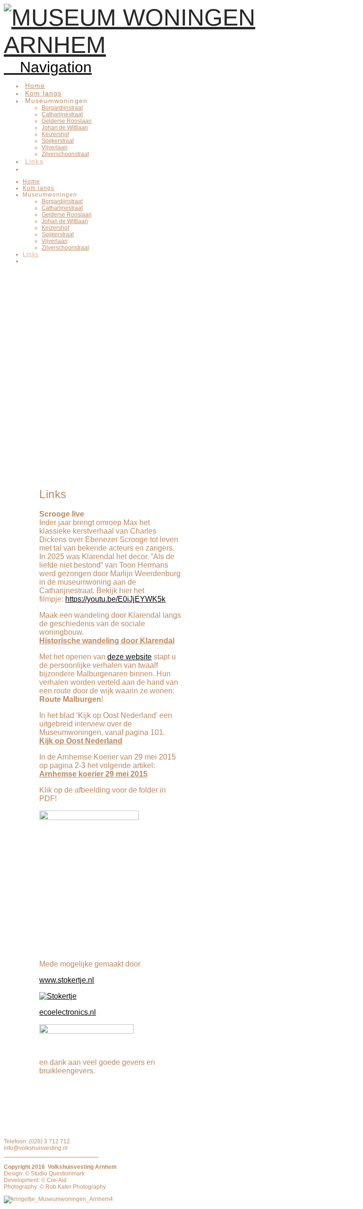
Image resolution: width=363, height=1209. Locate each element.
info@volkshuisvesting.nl (36, 1148)
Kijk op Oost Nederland (80, 741)
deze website (129, 657)
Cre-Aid (56, 1180)
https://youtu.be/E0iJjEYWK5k (115, 599)
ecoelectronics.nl (67, 1012)
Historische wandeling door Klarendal (106, 641)
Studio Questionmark (58, 1173)
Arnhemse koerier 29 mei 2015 (93, 774)
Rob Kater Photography (75, 1186)
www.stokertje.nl (66, 980)
